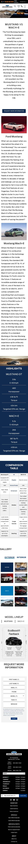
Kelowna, (10, 759)
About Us (14, 838)
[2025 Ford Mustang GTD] (21, 578)
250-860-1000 (17, 763)
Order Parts (14, 832)
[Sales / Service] (22, 6)
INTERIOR (21, 557)
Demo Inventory (14, 811)
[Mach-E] (21, 590)
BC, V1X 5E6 (16, 759)
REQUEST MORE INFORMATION (14, 111)
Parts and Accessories (14, 826)
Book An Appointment (14, 829)
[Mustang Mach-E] (7, 590)
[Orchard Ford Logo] (8, 6)
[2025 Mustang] (21, 567)
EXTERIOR (9, 557)
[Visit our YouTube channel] (14, 800)
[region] (14, 643)
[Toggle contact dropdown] (26, 1)
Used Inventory (14, 808)
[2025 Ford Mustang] (7, 578)
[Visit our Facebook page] (11, 800)
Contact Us (14, 841)
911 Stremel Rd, (14, 757)
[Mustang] (7, 567)
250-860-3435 (17, 767)
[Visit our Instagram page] (17, 800)
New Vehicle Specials (14, 817)
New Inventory (14, 805)
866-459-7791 (17, 770)
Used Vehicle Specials (14, 820)
